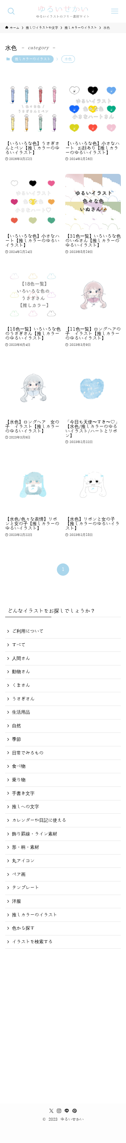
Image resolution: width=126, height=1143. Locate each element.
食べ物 (19, 766)
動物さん (21, 671)
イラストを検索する (32, 941)
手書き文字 (23, 793)
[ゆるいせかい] (63, 11)
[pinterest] (75, 1111)
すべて (19, 644)
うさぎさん (23, 698)
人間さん (21, 658)
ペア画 (19, 874)
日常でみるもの (28, 753)
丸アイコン (23, 860)
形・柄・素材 (25, 847)
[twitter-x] (51, 1111)
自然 (16, 725)
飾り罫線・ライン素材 (34, 834)
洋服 (16, 901)
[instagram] (59, 1111)
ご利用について (28, 631)
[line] (67, 1111)
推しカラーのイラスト (32, 59)
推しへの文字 (25, 806)
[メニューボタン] (114, 11)
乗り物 (19, 779)
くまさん (21, 685)
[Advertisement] (63, 1024)
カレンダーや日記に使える (39, 820)
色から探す (23, 928)
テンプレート (25, 887)
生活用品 (21, 712)
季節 (16, 739)
